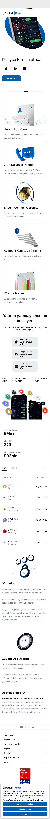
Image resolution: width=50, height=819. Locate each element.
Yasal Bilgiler (9, 739)
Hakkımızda (9, 735)
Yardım (7, 762)
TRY (4, 467)
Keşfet (7, 748)
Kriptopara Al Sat (12, 757)
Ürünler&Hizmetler (12, 744)
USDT (13, 467)
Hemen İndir (11, 78)
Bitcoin (7, 753)
